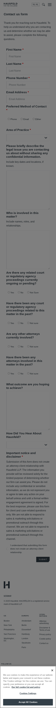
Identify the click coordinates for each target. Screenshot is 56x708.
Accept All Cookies (28, 702)
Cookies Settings (28, 693)
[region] (28, 687)
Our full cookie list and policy (26, 687)
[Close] (52, 670)
